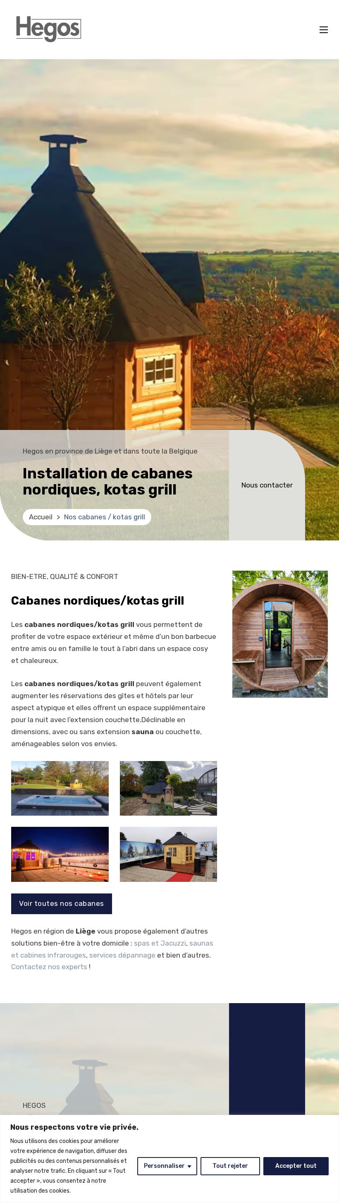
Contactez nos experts (49, 967)
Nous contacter (267, 485)
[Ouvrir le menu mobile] (324, 29)
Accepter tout (296, 1165)
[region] (169, 1159)
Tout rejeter (230, 1165)
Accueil (41, 517)
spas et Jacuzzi (160, 943)
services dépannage (122, 955)
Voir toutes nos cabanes (61, 903)
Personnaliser (164, 1165)
